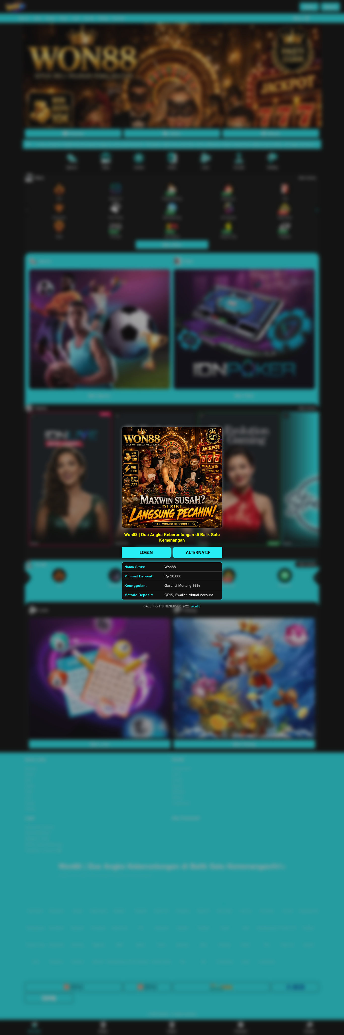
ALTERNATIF (198, 552)
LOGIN (146, 552)
